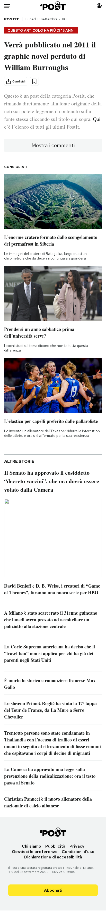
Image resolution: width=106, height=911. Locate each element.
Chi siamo (31, 846)
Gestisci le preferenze (35, 851)
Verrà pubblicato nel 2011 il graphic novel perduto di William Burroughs (50, 56)
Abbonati (53, 890)
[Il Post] (53, 5)
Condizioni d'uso (78, 851)
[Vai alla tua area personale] (99, 6)
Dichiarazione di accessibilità (53, 857)
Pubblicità (55, 846)
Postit (11, 19)
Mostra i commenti (53, 145)
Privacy (76, 846)
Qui (97, 118)
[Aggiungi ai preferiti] (34, 81)
